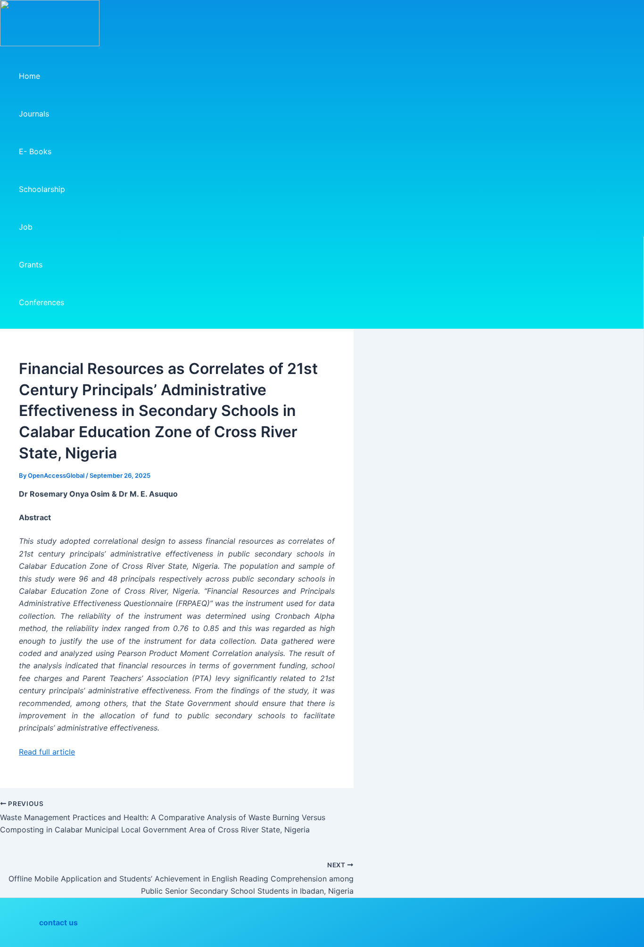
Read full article (47, 751)
